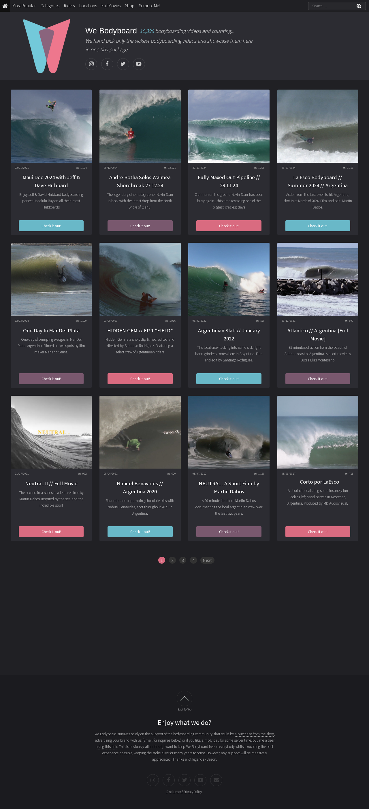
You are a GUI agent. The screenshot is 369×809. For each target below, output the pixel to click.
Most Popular (24, 5)
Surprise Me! (149, 5)
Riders (69, 5)
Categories (49, 5)
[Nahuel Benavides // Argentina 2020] (140, 432)
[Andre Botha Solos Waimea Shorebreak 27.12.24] (140, 126)
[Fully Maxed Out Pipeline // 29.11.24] (229, 126)
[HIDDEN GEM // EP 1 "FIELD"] (140, 279)
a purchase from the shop (254, 734)
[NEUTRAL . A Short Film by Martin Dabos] (229, 432)
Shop (129, 5)
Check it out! (51, 225)
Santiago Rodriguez (237, 360)
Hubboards (51, 207)
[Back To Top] (184, 698)
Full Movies (111, 5)
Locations (88, 5)
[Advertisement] (184, 623)
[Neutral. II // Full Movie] (51, 432)
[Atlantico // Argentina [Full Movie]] (318, 279)
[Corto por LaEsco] (318, 432)
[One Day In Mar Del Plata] (51, 279)
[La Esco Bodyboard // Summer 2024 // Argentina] (318, 126)
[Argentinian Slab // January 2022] (229, 279)
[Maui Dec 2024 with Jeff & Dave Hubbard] (51, 126)
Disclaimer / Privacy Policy (184, 791)
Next (207, 560)
